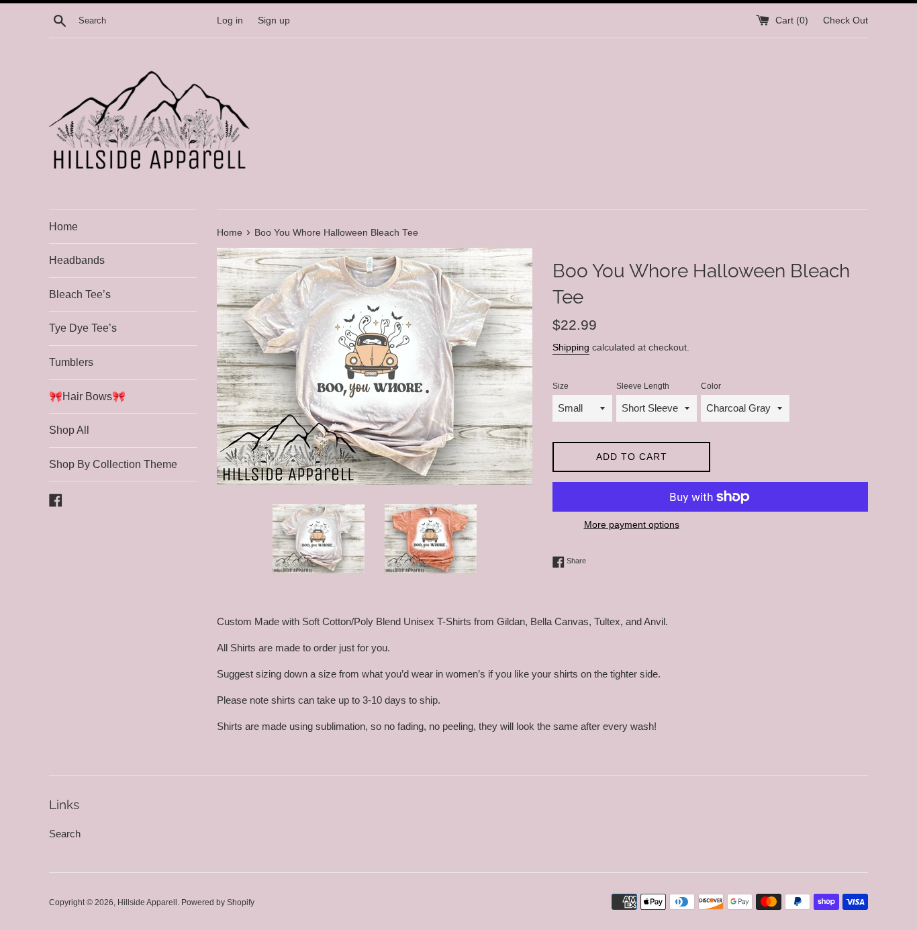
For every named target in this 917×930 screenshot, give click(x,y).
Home (63, 226)
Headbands (77, 260)
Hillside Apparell (147, 902)
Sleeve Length (642, 386)
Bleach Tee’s (80, 294)
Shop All (69, 430)
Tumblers (71, 362)
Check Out (845, 20)
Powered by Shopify (217, 902)
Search (65, 833)
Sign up (274, 20)
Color (711, 386)
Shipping (570, 347)
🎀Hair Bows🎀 (87, 396)
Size (560, 386)
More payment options (631, 524)
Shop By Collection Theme (113, 464)
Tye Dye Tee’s (83, 328)
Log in (230, 20)
